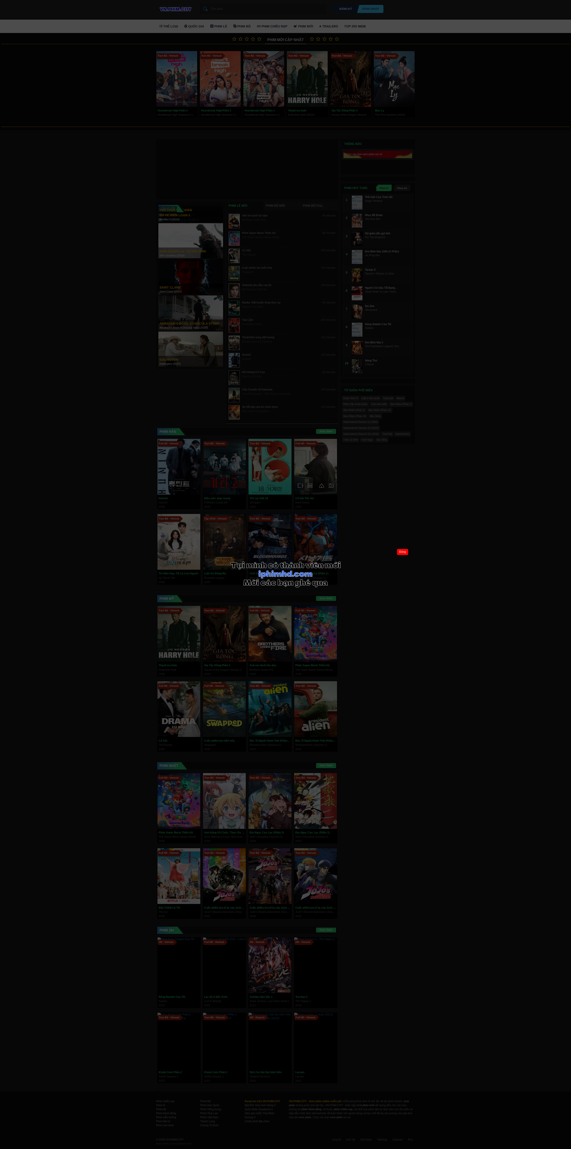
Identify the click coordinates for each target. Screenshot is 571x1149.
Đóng (402, 551)
